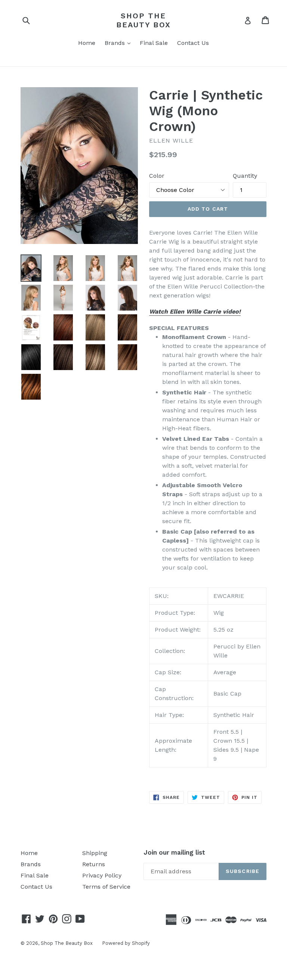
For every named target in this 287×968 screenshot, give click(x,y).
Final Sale (154, 42)
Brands (119, 42)
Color (156, 175)
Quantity (245, 175)
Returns (93, 864)
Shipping (94, 852)
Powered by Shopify (126, 943)
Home (86, 42)
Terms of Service (106, 886)
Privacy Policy (101, 875)
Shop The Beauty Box (143, 20)
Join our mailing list (174, 852)
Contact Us (193, 42)
